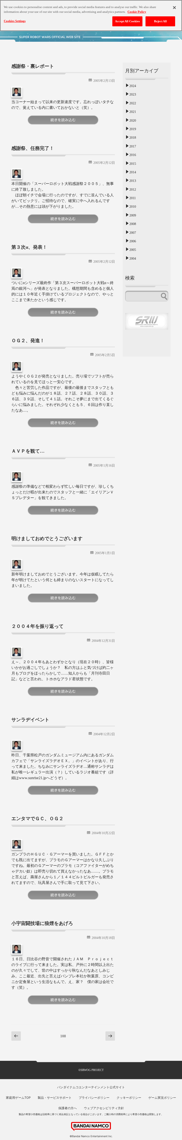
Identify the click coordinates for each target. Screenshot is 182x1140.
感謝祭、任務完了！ (32, 148)
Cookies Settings (15, 21)
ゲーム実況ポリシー (162, 1097)
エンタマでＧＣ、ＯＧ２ (37, 818)
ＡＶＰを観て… (28, 451)
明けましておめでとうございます (46, 538)
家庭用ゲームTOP (18, 1097)
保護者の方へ (67, 1108)
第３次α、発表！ (29, 247)
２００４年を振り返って (37, 626)
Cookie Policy (136, 12)
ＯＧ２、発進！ (28, 340)
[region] (91, 15)
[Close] (174, 7)
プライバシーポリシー (94, 1097)
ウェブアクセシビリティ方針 (104, 1108)
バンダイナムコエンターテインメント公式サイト (91, 1087)
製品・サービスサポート (55, 1097)
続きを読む (63, 120)
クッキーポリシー (129, 1097)
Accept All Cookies (127, 21)
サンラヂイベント (30, 719)
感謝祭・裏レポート (32, 66)
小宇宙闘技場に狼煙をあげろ (42, 923)
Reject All (160, 21)
